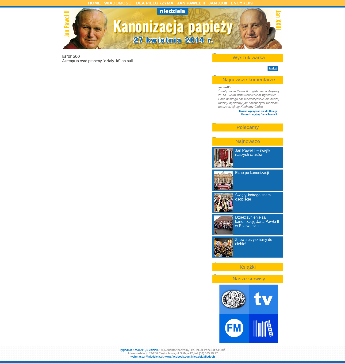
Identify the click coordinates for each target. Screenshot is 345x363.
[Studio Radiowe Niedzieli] (234, 328)
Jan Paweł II (191, 3)
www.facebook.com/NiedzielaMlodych (190, 356)
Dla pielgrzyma (154, 3)
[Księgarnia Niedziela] (263, 328)
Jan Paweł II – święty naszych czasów (252, 152)
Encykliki (242, 3)
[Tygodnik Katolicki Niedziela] (234, 299)
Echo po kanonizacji (252, 173)
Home (94, 3)
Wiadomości (118, 3)
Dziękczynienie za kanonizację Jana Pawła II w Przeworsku (257, 221)
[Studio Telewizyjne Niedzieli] (263, 299)
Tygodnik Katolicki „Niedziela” (140, 350)
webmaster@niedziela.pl (146, 356)
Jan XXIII (217, 3)
